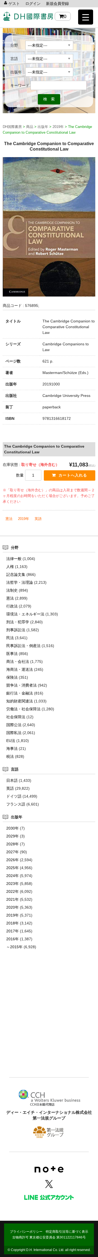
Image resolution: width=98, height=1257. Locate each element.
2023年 (12, 883)
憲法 (9, 519)
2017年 (12, 931)
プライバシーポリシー (26, 1232)
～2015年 (14, 947)
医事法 (12, 653)
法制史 (12, 590)
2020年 (12, 907)
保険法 (12, 677)
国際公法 (14, 725)
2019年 (23, 519)
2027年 (12, 852)
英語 (38, 519)
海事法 (12, 748)
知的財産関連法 (19, 701)
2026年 (12, 860)
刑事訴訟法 (15, 630)
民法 (10, 638)
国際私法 (14, 733)
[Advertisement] (49, 1021)
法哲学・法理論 (19, 582)
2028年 (12, 844)
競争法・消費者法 (21, 685)
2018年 (12, 923)
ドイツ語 (14, 796)
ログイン (33, 3)
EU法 (10, 740)
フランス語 (15, 804)
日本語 (12, 780)
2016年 (12, 939)
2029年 (12, 836)
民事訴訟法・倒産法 (23, 646)
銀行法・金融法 (19, 693)
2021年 (12, 899)
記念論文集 (15, 574)
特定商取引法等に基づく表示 (67, 1232)
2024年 (12, 875)
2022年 (12, 891)
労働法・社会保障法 (23, 709)
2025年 (12, 868)
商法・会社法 (17, 661)
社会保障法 (15, 717)
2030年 (12, 828)
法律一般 (14, 558)
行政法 (12, 606)
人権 (10, 566)
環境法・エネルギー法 (25, 614)
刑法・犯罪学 (17, 622)
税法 (10, 756)
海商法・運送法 (19, 669)
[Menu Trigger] (85, 17)
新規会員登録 (57, 3)
